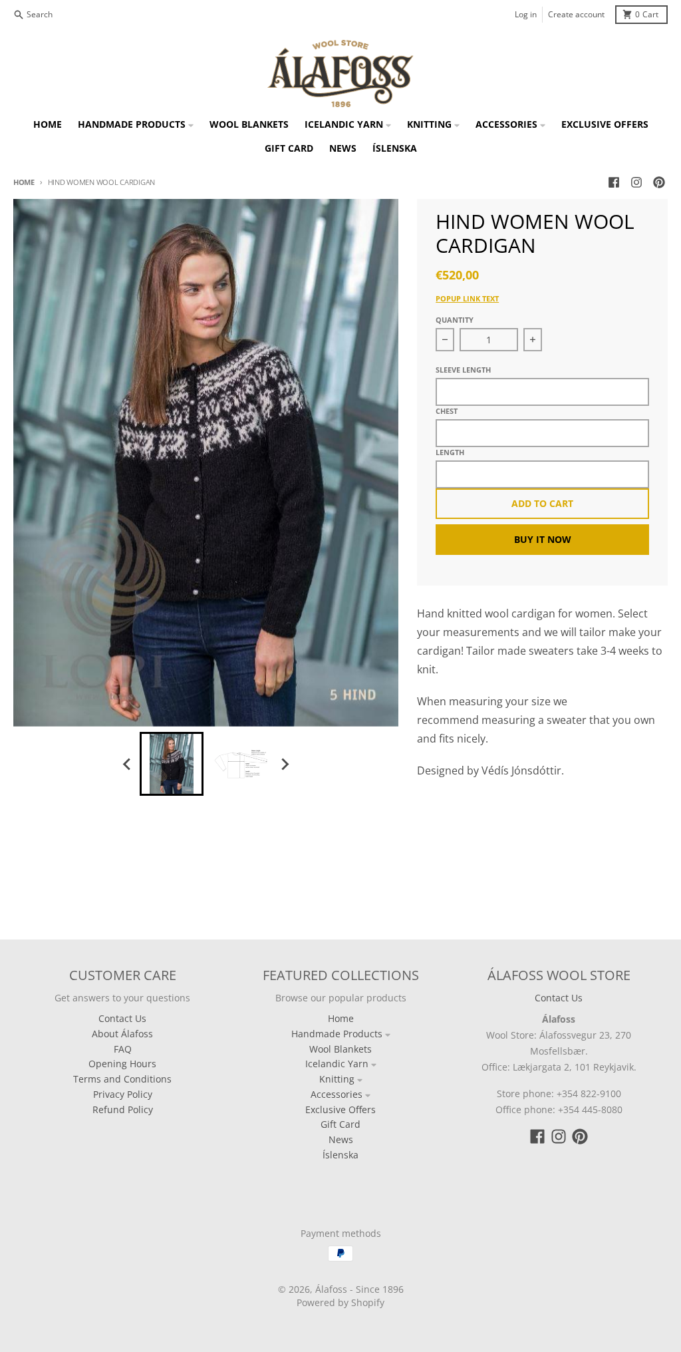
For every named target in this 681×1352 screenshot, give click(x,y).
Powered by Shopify (340, 1302)
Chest (447, 411)
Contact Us (559, 997)
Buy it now (542, 539)
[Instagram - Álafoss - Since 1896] (636, 182)
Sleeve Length (463, 370)
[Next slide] (284, 764)
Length (450, 452)
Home (24, 182)
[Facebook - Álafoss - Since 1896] (613, 182)
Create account (576, 14)
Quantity (455, 320)
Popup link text (467, 298)
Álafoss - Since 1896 (359, 1289)
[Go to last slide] (127, 764)
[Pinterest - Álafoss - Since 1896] (659, 182)
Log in (526, 14)
